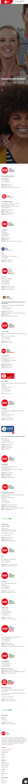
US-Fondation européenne (7, 492)
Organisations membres (6, 749)
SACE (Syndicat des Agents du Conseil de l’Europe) (13, 436)
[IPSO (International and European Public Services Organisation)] (7, 297)
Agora (2, 779)
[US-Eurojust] (7, 224)
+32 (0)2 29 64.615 (6, 615)
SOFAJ (2, 253)
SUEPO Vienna (4, 715)
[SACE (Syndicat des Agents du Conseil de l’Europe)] (7, 430)
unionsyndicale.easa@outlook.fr (7, 696)
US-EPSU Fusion (4, 607)
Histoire (3, 757)
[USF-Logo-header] (7, 2)
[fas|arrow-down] (2, 90)
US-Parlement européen (7, 201)
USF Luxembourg (5, 661)
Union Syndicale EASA (6, 687)
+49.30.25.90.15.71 (6, 470)
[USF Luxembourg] (7, 655)
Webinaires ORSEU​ (5, 763)
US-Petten (3, 581)
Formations (3, 762)
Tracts (2, 774)
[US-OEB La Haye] (7, 519)
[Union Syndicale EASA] (7, 682)
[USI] (7, 629)
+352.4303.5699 (6, 282)
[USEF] (7, 550)
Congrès (3, 771)
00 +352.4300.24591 (7, 207)
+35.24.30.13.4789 (6, 666)
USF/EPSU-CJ (4, 276)
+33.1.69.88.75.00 (6, 560)
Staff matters (4, 781)
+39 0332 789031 (6, 639)
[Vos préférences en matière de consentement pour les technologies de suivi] (25, 781)
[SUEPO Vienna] (7, 710)
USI (2, 635)
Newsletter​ (3, 782)
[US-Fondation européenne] (7, 487)
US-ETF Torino (4, 381)
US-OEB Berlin (4, 464)
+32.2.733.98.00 (6, 180)
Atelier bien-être (4, 767)
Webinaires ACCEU (5, 765)
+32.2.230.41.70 (11, 442)
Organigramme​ (4, 752)
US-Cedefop (4, 408)
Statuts (2, 754)
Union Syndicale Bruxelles (7, 176)
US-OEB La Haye (4, 524)
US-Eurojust (4, 230)
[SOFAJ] (7, 249)
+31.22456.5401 (6, 587)
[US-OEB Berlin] (7, 458)
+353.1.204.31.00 (6, 501)
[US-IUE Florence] (7, 351)
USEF (2, 556)
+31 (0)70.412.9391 (6, 535)
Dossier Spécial (4, 773)
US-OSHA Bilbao (5, 331)
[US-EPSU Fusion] (7, 602)
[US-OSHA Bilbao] (7, 325)
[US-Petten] (7, 575)
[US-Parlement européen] (7, 196)
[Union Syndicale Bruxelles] (7, 170)
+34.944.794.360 (6, 337)
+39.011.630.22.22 (6, 389)
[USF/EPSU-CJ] (7, 271)
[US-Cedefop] (7, 403)
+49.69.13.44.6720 (6, 309)
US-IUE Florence (5, 355)
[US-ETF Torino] (7, 376)
